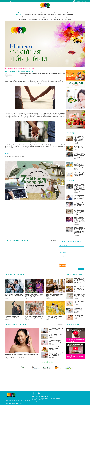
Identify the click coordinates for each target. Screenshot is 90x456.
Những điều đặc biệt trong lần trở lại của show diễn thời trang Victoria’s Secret (79, 220)
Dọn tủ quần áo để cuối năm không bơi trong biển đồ (79, 211)
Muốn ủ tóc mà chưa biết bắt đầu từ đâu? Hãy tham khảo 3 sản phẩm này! (21, 355)
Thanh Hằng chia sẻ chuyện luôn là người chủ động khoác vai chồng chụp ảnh (55, 295)
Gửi (81, 269)
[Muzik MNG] (56, 367)
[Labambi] (45, 6)
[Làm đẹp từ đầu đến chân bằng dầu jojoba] (44, 349)
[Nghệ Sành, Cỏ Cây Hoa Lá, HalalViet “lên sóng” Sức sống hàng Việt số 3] (69, 280)
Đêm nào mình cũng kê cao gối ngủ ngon (78, 310)
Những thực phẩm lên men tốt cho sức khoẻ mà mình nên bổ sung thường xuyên (79, 165)
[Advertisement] (45, 382)
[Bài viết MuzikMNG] (75, 79)
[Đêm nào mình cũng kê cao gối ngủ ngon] (69, 310)
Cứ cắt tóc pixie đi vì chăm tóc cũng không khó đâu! (79, 197)
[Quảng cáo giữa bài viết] (35, 180)
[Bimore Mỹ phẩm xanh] (23, 367)
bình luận (22, 156)
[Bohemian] (34, 367)
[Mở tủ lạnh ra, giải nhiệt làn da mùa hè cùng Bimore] (69, 174)
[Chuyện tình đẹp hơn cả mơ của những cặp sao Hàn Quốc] (14, 308)
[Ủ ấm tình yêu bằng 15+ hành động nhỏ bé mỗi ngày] (55, 308)
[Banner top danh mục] (45, 44)
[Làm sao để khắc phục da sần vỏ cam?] (69, 317)
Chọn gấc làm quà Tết (79, 302)
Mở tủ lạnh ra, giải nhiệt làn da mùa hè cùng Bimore (79, 174)
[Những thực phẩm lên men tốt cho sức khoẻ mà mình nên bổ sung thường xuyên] (69, 164)
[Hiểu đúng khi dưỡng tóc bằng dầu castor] (44, 330)
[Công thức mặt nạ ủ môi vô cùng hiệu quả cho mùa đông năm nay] (44, 355)
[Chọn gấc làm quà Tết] (69, 303)
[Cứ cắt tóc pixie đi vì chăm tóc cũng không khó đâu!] (69, 197)
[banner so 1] (75, 99)
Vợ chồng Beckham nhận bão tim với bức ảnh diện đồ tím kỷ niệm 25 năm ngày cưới (34, 295)
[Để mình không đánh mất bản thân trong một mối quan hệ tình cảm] (14, 286)
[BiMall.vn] (67, 367)
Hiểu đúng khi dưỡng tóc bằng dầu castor (56, 328)
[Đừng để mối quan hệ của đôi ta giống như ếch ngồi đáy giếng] (34, 308)
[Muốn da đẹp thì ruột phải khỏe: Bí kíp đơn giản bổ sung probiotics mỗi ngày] (69, 138)
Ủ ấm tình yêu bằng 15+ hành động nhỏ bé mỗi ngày (54, 317)
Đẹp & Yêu (10, 68)
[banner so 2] (75, 119)
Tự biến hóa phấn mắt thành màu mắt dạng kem (55, 342)
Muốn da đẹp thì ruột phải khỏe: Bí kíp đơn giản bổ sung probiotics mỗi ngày (79, 139)
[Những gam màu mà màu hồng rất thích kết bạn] (69, 204)
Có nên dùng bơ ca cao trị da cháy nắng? (56, 335)
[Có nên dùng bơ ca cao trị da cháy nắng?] (44, 336)
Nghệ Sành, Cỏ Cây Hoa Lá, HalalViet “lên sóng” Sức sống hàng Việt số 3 (79, 280)
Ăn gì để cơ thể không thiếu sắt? (78, 147)
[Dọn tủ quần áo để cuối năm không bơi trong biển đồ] (69, 211)
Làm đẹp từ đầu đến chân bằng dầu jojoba (56, 347)
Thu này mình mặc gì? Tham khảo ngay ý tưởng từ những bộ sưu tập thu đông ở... (79, 155)
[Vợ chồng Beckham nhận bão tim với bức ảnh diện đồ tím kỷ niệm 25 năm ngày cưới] (34, 286)
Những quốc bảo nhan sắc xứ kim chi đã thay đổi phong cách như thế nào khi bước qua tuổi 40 (79, 230)
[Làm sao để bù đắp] (69, 296)
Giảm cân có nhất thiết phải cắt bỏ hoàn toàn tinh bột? (79, 288)
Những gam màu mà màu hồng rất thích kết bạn (79, 204)
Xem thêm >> (53, 240)
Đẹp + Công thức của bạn (16, 324)
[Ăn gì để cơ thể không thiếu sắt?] (69, 148)
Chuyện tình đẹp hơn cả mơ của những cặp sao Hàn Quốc (14, 317)
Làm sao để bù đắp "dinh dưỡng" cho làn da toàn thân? (79, 295)
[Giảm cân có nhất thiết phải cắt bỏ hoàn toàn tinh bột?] (69, 289)
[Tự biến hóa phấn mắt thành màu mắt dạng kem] (44, 342)
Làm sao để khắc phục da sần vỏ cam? (78, 317)
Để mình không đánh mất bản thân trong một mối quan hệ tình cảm (14, 295)
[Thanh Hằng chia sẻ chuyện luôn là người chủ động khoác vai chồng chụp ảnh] (55, 286)
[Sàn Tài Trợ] (45, 367)
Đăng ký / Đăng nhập (81, 1)
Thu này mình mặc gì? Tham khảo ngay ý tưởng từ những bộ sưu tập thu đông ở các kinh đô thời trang (79, 188)
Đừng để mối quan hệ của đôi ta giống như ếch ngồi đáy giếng (34, 317)
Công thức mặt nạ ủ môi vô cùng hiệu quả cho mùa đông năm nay (56, 354)
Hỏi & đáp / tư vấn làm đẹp (17, 240)
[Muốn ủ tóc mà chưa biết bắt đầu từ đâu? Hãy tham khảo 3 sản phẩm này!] (22, 340)
